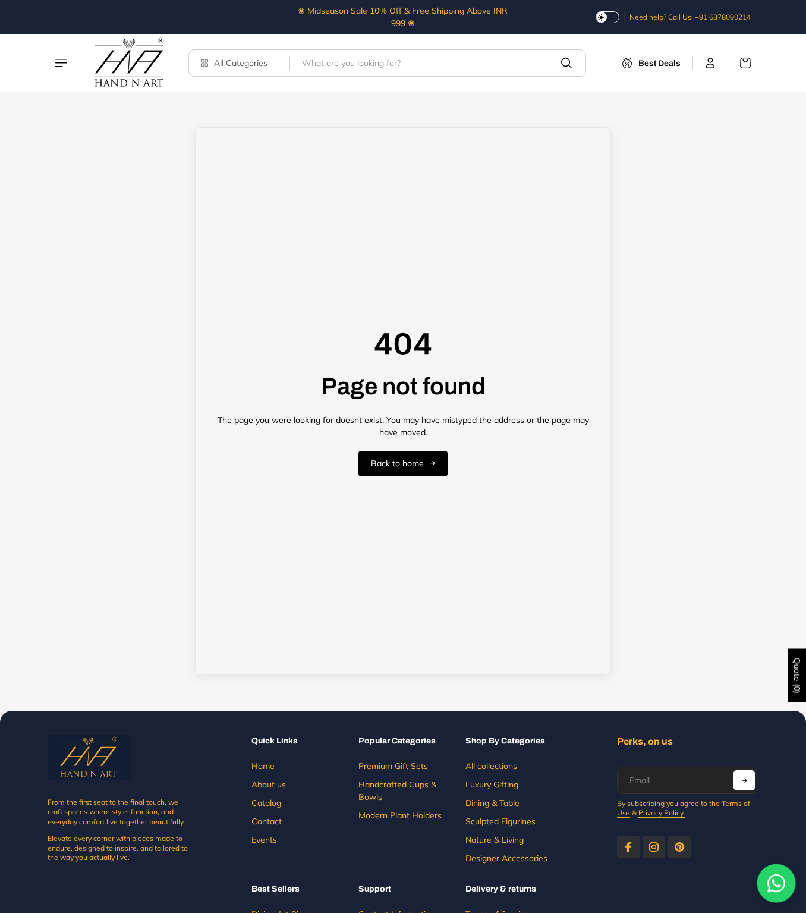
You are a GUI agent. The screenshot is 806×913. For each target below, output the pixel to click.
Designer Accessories (506, 858)
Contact (266, 821)
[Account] (710, 63)
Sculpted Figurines (500, 821)
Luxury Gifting (491, 784)
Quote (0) (797, 676)
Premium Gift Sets (393, 766)
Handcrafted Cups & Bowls (397, 790)
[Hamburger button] (62, 63)
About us (268, 784)
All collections (491, 766)
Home (263, 766)
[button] (744, 780)
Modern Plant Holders (400, 815)
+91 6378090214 (723, 16)
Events (264, 839)
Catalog (266, 803)
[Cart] (739, 63)
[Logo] (129, 63)
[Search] (566, 63)
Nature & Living (494, 839)
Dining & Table (492, 803)
